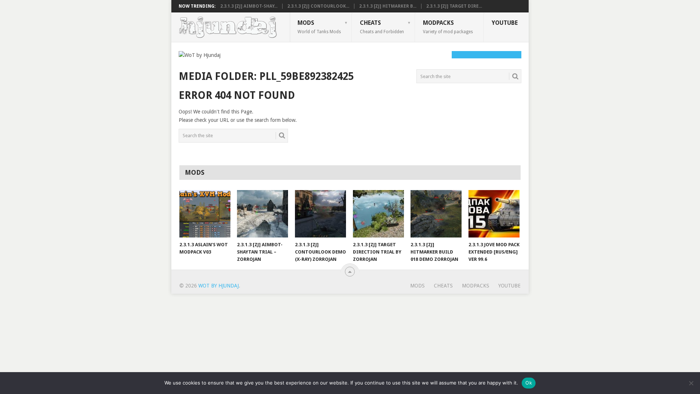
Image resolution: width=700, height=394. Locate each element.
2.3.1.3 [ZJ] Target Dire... (454, 6)
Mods (319, 26)
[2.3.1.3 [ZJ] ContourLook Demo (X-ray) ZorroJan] (320, 213)
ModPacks (448, 26)
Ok (528, 383)
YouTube (505, 22)
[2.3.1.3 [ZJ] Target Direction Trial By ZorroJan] (378, 213)
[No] (691, 383)
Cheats (382, 26)
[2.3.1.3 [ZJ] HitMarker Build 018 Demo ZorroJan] (436, 213)
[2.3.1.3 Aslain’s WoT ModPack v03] (204, 213)
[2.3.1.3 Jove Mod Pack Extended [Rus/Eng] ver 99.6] (494, 213)
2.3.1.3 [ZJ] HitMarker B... (387, 6)
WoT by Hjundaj (218, 286)
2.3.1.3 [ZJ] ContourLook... (318, 6)
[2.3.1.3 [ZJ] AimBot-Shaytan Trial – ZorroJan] (262, 213)
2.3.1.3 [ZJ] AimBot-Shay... (248, 6)
